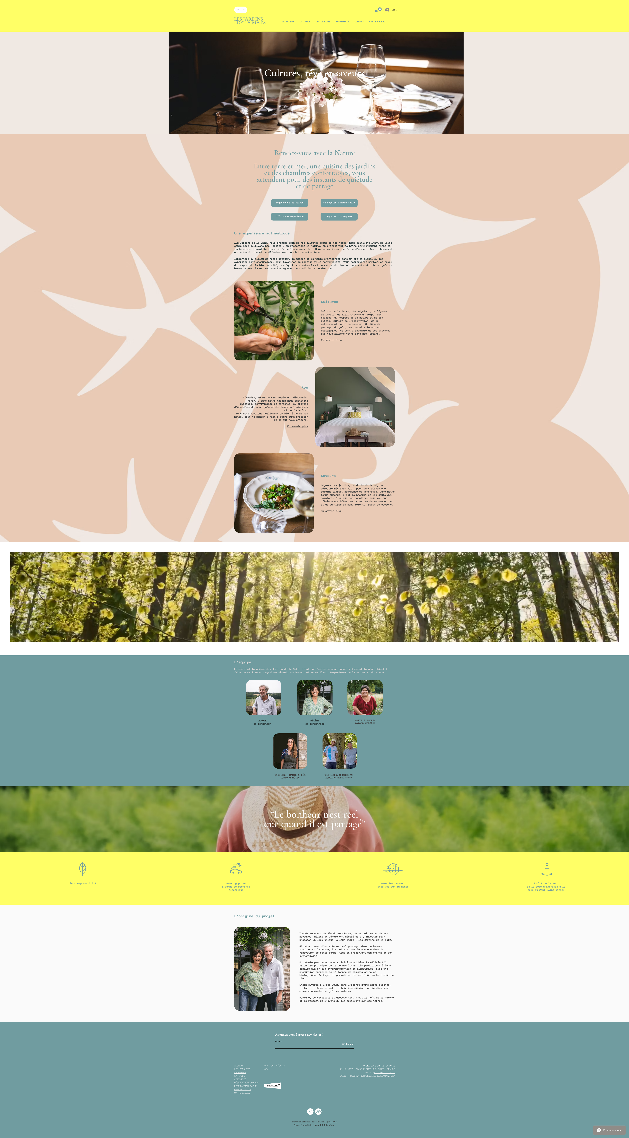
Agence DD (331, 1121)
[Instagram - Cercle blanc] (310, 1111)
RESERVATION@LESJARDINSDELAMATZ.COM (372, 1076)
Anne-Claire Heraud (311, 1125)
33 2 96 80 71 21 (384, 1072)
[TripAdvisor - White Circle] (318, 1111)
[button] (378, 9)
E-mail (277, 1041)
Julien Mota (329, 1125)
